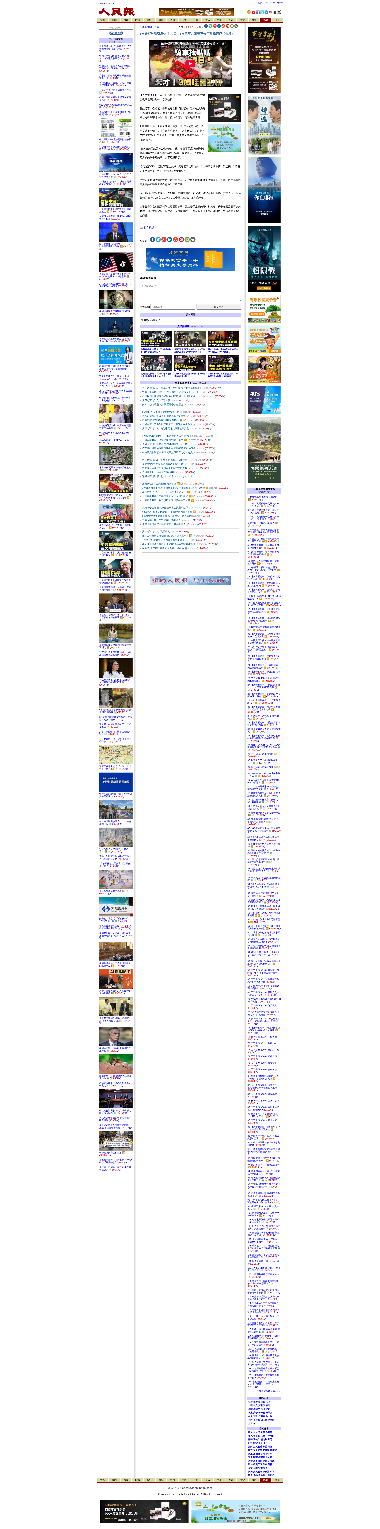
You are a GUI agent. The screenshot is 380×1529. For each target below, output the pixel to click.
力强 (260, 1409)
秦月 (265, 1443)
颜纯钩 (264, 1439)
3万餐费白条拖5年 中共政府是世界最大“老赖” (177, 436)
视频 (265, 20)
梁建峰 (256, 1420)
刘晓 (250, 1405)
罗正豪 (256, 1436)
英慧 (250, 1468)
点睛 (255, 1468)
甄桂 (270, 1464)
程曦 (250, 1409)
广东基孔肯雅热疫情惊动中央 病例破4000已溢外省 (178, 448)
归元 (270, 1439)
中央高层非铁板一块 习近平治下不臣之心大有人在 (178, 452)
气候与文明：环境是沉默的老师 (168, 472)
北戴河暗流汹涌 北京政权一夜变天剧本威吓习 (177, 507)
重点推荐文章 (116, 39)
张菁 (250, 1439)
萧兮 (255, 1412)
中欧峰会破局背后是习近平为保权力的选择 (176, 468)
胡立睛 (251, 1450)
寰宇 (242, 20)
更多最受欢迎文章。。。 (269, 1391)
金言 (265, 1461)
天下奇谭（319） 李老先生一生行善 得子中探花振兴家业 (182, 388)
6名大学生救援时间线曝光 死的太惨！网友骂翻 (176, 516)
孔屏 (268, 1402)
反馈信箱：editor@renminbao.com (190, 1487)
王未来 (258, 1450)
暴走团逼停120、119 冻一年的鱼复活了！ (176, 492)
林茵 (265, 1446)
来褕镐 (266, 1450)
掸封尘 (251, 1446)
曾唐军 (273, 1450)
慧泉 (265, 1468)
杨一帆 (261, 1412)
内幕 (126, 20)
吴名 (250, 1416)
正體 (266, 2)
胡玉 (250, 1454)
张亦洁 (266, 1471)
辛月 (263, 1454)
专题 (230, 20)
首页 (102, 20)
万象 (195, 20)
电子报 (280, 2)
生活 (207, 20)
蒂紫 (265, 1464)
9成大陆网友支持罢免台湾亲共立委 (172, 412)
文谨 (260, 1405)
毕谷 (250, 1464)
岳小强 (269, 1416)
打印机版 (148, 227)
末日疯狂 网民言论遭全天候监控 (173, 483)
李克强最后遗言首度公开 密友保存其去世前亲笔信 (180, 544)
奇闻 (172, 20)
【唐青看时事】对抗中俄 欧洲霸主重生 (176, 440)
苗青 (250, 1475)
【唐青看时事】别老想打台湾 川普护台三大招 (178, 500)
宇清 (260, 1468)
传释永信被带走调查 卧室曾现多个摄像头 (175, 416)
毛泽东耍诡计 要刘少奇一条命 (167, 476)
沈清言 (266, 1405)
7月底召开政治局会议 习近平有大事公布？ (174, 540)
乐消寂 (256, 1454)
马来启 (261, 1432)
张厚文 (269, 1412)
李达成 (271, 1475)
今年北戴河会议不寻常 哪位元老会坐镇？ (175, 524)
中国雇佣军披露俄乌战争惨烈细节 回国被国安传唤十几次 (183, 396)
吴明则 (258, 1471)
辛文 (255, 1405)
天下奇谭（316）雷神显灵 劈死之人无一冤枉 (177, 459)
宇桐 (257, 1457)
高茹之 (264, 1475)
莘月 (263, 1457)
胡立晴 (271, 1420)
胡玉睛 (264, 1420)
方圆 (270, 1446)
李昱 (250, 1412)
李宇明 (269, 1454)
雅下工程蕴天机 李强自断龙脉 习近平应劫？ (178, 535)
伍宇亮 (266, 1409)
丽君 (263, 1402)
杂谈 (277, 20)
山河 (250, 1443)
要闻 (114, 20)
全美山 (271, 1436)
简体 (260, 2)
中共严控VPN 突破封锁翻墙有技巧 (174, 420)
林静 (250, 1420)
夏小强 (256, 1475)
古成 (255, 1432)
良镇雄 (258, 1461)
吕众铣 (269, 1457)
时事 (137, 20)
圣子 (260, 1443)
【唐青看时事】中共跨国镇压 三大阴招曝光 (179, 496)
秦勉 (250, 1432)
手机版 (272, 2)
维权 (254, 20)
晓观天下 (257, 1464)
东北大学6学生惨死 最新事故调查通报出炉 (174, 464)
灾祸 (184, 20)
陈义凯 (271, 1461)
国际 (161, 20)
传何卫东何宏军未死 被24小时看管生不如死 (175, 444)
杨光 (250, 1436)
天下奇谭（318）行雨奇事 (166, 400)
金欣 (250, 1402)
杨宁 (255, 1443)
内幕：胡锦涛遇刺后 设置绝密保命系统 (174, 404)
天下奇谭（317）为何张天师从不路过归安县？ (176, 428)
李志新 (251, 1457)
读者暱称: (145, 307)
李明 (255, 1409)
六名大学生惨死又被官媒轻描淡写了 (172, 520)
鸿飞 (272, 1471)
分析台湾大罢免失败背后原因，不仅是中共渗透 (178, 424)
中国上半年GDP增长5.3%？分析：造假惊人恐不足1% (180, 392)
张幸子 (264, 1436)
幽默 (149, 20)
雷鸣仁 (256, 1439)
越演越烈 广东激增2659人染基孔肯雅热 (175, 548)
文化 (219, 20)
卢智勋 (251, 1461)
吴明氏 (258, 1446)
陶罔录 (251, 1471)
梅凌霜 (256, 1402)
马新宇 (269, 1432)
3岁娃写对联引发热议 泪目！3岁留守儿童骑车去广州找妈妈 (185, 488)
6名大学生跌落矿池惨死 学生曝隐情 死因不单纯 (179, 512)
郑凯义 (256, 1416)
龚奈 (263, 1416)
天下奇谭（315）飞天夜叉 (166, 531)
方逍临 (251, 1423)
